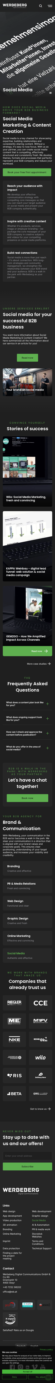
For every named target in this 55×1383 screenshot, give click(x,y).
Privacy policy (46, 1349)
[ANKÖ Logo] (44, 1305)
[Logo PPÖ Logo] (14, 1057)
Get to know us (38, 1108)
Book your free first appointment (27, 172)
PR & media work (41, 1229)
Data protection (11, 1248)
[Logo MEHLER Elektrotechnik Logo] (14, 1021)
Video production (12, 1220)
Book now (27, 798)
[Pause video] (50, 93)
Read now (27, 357)
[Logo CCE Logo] (40, 1003)
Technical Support (41, 1248)
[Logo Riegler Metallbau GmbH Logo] (14, 1003)
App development (12, 1215)
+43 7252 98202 (12, 1287)
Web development (41, 1211)
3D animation (10, 1224)
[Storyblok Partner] (27, 1305)
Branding (7, 1229)
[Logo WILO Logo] (40, 1057)
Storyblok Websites (37, 1235)
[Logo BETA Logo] (14, 1093)
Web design (9, 1211)
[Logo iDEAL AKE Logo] (40, 1039)
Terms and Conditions (38, 1242)
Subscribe (27, 1166)
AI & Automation (40, 1224)
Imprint (6, 1241)
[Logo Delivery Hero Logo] (40, 1075)
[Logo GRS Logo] (40, 1093)
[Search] (40, 5)
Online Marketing (12, 1233)
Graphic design (40, 1215)
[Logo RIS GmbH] (14, 1075)
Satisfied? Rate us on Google (18, 1330)
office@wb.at (10, 1291)
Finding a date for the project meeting (12, 1255)
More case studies (37, 663)
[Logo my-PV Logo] (40, 1021)
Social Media (39, 1220)
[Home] (15, 6)
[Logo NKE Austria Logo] (14, 1039)
